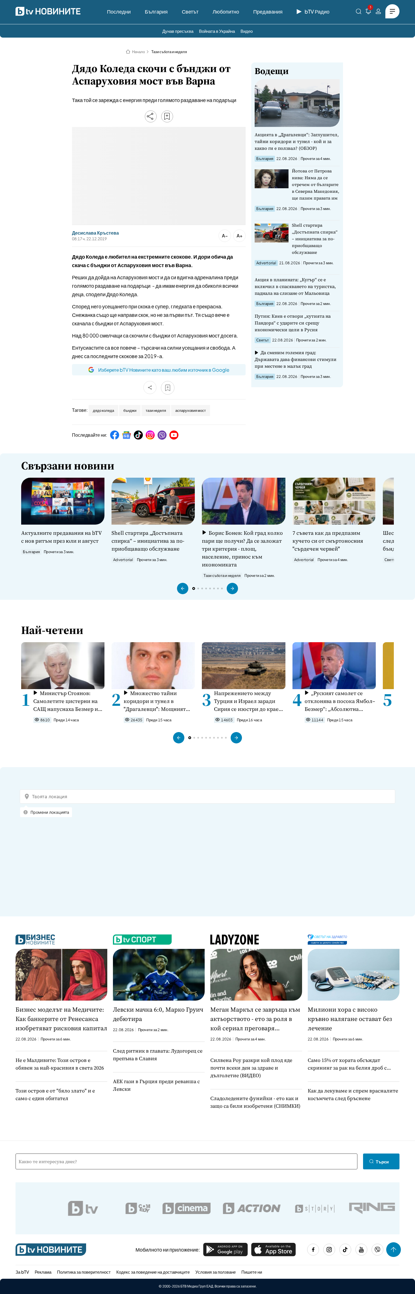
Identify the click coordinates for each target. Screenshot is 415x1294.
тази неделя (156, 410)
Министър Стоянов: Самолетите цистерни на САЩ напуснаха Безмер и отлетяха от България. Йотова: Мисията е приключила (65, 701)
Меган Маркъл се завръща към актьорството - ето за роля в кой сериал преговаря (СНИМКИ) (255, 1019)
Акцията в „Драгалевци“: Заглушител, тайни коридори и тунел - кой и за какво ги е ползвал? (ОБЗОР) (297, 141)
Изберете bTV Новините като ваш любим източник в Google (163, 370)
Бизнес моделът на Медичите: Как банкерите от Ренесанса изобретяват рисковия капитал (61, 1018)
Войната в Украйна (217, 31)
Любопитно (226, 11)
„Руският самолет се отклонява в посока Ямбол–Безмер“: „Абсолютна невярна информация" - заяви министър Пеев (340, 701)
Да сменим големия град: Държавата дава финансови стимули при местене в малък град (296, 359)
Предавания (268, 11)
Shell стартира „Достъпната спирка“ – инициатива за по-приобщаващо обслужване (315, 238)
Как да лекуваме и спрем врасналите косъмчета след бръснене (353, 1094)
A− (225, 236)
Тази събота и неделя (169, 51)
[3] (368, 12)
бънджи (129, 410)
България (156, 11)
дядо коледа (103, 410)
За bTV (22, 1271)
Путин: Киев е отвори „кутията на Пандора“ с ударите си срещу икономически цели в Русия (293, 323)
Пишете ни (251, 1271)
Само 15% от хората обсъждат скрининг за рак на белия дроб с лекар (347, 1064)
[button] (182, 588)
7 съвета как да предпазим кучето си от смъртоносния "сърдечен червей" (327, 540)
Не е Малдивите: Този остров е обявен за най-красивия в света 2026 (60, 1064)
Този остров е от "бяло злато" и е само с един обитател (55, 1094)
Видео (247, 31)
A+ (240, 236)
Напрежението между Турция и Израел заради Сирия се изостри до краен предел (248, 701)
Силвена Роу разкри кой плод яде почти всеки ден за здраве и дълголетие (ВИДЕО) (251, 1068)
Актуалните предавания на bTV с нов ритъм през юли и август (61, 536)
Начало (138, 51)
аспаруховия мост (190, 410)
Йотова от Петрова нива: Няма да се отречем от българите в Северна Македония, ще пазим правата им (315, 184)
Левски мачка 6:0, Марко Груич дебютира (158, 1014)
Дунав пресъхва (177, 31)
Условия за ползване (215, 1271)
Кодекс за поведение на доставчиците (153, 1271)
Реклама (43, 1271)
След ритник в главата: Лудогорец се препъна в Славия (157, 1054)
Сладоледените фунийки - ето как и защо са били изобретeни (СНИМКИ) (255, 1102)
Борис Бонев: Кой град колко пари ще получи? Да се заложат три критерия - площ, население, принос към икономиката (242, 548)
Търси (382, 1161)
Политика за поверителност (84, 1271)
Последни (119, 11)
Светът (190, 11)
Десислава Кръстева (95, 232)
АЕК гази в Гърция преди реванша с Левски (156, 1085)
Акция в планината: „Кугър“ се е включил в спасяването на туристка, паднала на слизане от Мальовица (295, 286)
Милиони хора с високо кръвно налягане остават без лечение (350, 1018)
